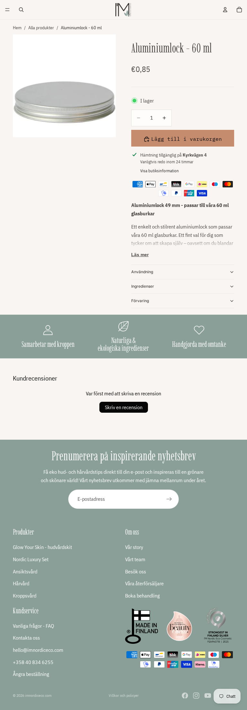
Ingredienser (142, 286)
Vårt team (135, 559)
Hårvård (21, 583)
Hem (17, 28)
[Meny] (7, 9)
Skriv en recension (123, 407)
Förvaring (140, 300)
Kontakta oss (26, 637)
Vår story (134, 547)
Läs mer (140, 254)
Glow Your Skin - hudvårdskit (42, 547)
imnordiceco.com (38, 695)
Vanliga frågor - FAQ (33, 626)
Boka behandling (142, 595)
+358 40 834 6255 (33, 662)
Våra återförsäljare (144, 583)
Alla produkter (41, 28)
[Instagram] (196, 695)
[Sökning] (21, 10)
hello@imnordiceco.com (38, 650)
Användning (142, 271)
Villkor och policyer (124, 695)
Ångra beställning (31, 674)
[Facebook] (185, 695)
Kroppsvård (24, 595)
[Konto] (225, 10)
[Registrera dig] (169, 499)
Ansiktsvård (25, 571)
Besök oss (135, 571)
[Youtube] (208, 695)
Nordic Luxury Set (31, 559)
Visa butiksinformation (159, 171)
